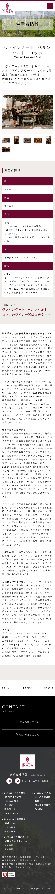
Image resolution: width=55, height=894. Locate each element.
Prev (6, 688)
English (39, 809)
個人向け (8, 849)
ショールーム (12, 813)
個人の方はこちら (29, 734)
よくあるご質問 (43, 797)
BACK (26, 688)
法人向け (8, 845)
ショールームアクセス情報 (35, 781)
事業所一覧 (10, 809)
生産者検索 (10, 831)
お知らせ (39, 801)
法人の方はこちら (30, 722)
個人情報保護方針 (44, 805)
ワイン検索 (10, 827)
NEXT (47, 688)
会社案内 (8, 805)
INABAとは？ (11, 801)
